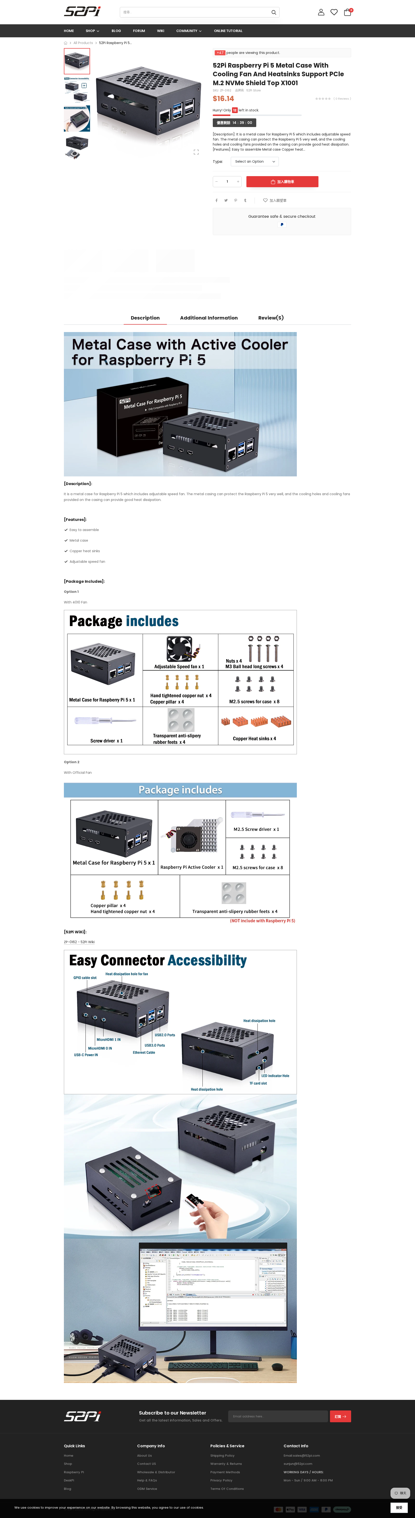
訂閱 (338, 1416)
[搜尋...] (274, 12)
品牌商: (240, 90)
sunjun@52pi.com (298, 1463)
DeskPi (69, 1480)
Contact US (146, 1463)
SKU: (216, 90)
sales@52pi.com (306, 1455)
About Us (144, 1455)
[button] (198, 104)
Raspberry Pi (74, 1472)
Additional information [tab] (209, 317)
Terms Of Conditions (227, 1488)
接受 (399, 1507)
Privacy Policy (221, 1480)
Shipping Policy (222, 1455)
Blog (67, 1488)
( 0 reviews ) (342, 98)
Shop (68, 1463)
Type (218, 161)
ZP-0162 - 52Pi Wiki (79, 942)
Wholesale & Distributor (156, 1472)
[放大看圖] (196, 152)
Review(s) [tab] (271, 317)
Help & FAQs (147, 1480)
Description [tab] (145, 317)
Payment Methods (225, 1472)
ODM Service (147, 1488)
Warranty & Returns (226, 1463)
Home (68, 1455)
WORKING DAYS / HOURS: (303, 1472)
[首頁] (65, 42)
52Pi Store (253, 90)
